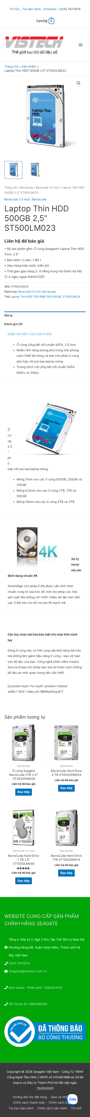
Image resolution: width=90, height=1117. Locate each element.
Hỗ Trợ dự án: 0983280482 (28, 1004)
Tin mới (76, 1108)
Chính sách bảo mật (63, 1102)
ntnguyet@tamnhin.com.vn (28, 971)
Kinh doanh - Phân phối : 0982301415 (35, 987)
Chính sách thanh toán (29, 1102)
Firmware (50, 9)
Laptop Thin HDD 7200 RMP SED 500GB (35, 296)
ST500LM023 (71, 296)
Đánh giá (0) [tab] (13, 324)
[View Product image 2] (34, 170)
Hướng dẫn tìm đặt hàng (30, 1097)
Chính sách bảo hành (52, 1108)
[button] (79, 83)
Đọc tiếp (24, 792)
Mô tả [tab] (8, 315)
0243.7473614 (19, 963)
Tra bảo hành (31, 9)
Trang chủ (10, 187)
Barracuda (26, 187)
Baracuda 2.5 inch (47, 187)
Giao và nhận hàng (64, 1097)
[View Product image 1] (13, 170)
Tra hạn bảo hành (21, 1108)
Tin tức (15, 9)
